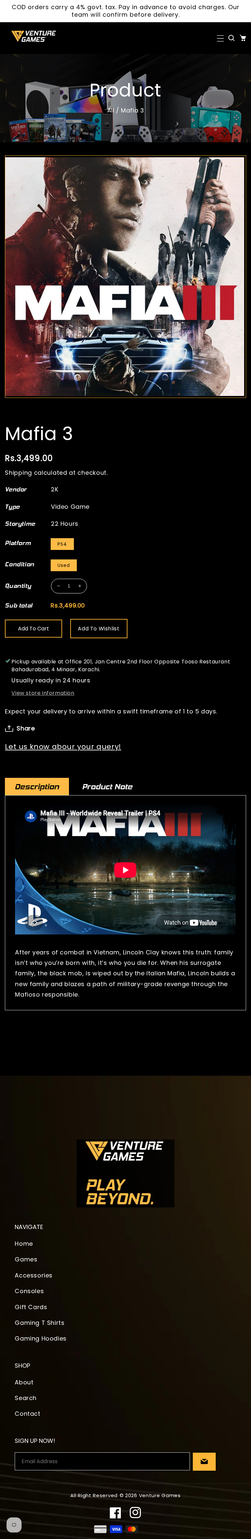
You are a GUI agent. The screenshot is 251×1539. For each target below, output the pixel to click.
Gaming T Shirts (39, 1323)
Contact (27, 1414)
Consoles (29, 1291)
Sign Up (204, 1462)
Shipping (18, 473)
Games (26, 1259)
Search (26, 1398)
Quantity (18, 586)
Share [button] (26, 728)
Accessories (34, 1275)
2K (54, 489)
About (24, 1382)
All (110, 110)
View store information (42, 693)
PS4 (62, 544)
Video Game (70, 507)
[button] (220, 38)
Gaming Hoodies (40, 1338)
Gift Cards (31, 1307)
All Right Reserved (94, 1495)
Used (64, 565)
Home (24, 1244)
